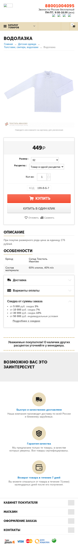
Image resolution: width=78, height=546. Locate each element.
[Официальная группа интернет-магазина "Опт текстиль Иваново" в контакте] (54, 15)
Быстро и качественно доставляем (39, 409)
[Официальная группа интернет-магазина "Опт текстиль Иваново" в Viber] (64, 15)
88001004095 (59, 5)
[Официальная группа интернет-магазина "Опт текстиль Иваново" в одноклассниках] (60, 15)
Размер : (23, 159)
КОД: (32, 188)
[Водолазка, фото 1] (39, 91)
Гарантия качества (39, 443)
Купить (42, 198)
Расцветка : (20, 165)
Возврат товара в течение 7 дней (39, 477)
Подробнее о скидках (26, 320)
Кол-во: (30, 176)
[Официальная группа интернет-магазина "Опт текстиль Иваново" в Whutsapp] (71, 15)
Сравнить (49, 218)
